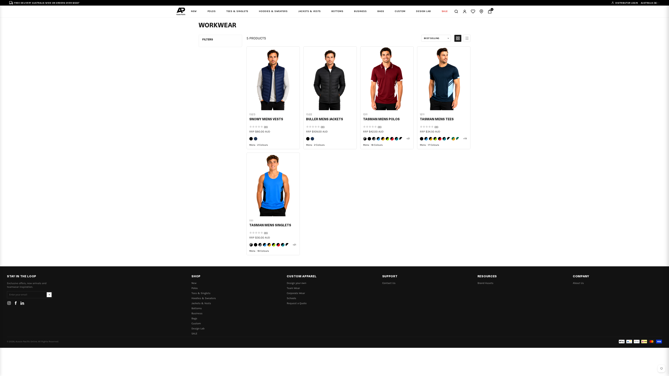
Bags (194, 318)
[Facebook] (16, 303)
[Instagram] (9, 303)
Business (196, 313)
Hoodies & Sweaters (203, 298)
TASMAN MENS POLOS (381, 119)
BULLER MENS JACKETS (324, 119)
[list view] (466, 38)
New (194, 283)
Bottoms (196, 308)
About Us (578, 283)
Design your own (296, 283)
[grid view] (457, 38)
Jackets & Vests (201, 303)
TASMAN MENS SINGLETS (270, 225)
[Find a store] (481, 11)
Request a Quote (297, 303)
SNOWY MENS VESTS (266, 119)
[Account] (465, 11)
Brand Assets (485, 283)
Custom (196, 323)
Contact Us (388, 283)
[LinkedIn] (22, 303)
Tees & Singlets (200, 293)
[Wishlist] (473, 11)
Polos (194, 288)
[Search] (456, 11)
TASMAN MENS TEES (437, 119)
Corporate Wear (296, 293)
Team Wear (293, 288)
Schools (291, 298)
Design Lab (198, 328)
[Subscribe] (49, 294)
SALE (194, 333)
